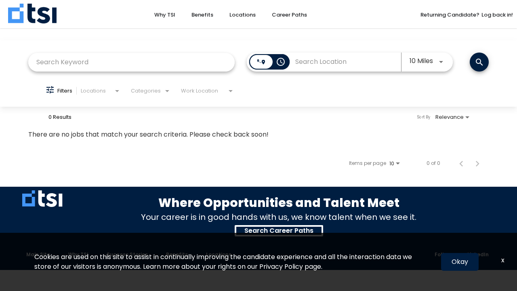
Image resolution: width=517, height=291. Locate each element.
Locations (242, 15)
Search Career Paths (278, 230)
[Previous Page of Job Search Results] (461, 163)
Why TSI (164, 15)
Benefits (202, 15)
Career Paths (289, 15)
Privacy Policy (281, 266)
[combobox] (131, 62)
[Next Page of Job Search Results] (477, 163)
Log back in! (497, 14)
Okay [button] (460, 261)
